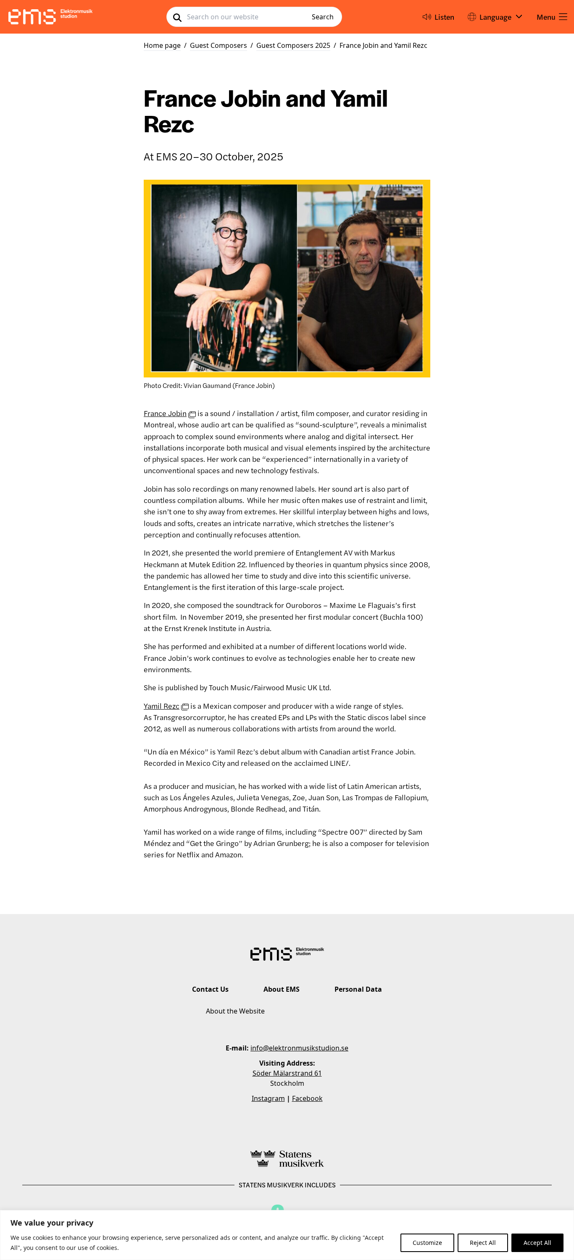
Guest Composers (218, 45)
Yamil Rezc (161, 705)
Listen (444, 16)
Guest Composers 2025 (293, 45)
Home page (162, 45)
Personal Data (358, 989)
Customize (427, 1243)
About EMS (281, 989)
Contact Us (210, 989)
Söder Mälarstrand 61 (287, 1073)
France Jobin (165, 413)
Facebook (307, 1098)
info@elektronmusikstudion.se (299, 1048)
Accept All (537, 1243)
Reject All (483, 1243)
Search (323, 16)
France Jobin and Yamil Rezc (383, 45)
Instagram (268, 1098)
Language (495, 16)
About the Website (235, 1011)
